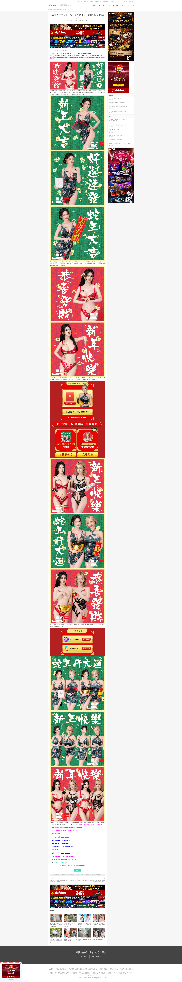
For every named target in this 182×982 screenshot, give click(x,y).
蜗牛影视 (77, 968)
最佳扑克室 (100, 5)
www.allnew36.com (66, 840)
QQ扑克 (130, 973)
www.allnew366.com (66, 843)
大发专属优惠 (125, 973)
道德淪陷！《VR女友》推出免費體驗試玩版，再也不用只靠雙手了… (84, 925)
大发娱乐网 (68, 972)
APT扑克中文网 (95, 973)
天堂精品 (52, 968)
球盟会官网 (91, 971)
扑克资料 (108, 5)
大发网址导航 (73, 1)
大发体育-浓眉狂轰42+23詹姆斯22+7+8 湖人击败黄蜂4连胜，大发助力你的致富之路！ (63, 881)
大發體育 (82, 973)
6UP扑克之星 (98, 1)
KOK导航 (100, 969)
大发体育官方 (87, 972)
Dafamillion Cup (57, 972)
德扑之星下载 (125, 972)
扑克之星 (119, 1)
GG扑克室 (110, 968)
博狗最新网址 (51, 969)
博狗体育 (72, 968)
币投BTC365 (102, 971)
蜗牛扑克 (80, 1)
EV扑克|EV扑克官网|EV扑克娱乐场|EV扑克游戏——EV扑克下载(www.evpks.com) (71, 53)
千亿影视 (121, 969)
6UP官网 (76, 969)
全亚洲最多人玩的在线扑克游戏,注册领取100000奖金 (73, 865)
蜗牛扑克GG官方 (59, 969)
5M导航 (125, 969)
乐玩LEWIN (111, 971)
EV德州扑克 (60, 973)
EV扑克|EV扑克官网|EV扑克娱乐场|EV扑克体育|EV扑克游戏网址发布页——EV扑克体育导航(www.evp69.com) (76, 55)
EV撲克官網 (71, 971)
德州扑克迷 (101, 968)
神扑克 (105, 968)
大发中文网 (109, 973)
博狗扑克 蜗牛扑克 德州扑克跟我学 (53, 5)
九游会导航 (112, 969)
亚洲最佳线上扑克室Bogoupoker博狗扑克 (99, 977)
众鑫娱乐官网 (71, 969)
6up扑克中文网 (58, 968)
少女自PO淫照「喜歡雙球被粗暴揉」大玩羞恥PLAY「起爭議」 (84, 939)
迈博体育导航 (94, 969)
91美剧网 (60, 971)
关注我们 (131, 1)
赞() (78, 870)
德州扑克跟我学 (59, 862)
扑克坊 (130, 972)
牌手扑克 (51, 973)
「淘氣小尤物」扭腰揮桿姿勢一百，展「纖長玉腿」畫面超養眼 (70, 925)
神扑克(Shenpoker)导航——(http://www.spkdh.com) (64, 859)
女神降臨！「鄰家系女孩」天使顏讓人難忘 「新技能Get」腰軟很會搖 (56, 925)
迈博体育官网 (88, 969)
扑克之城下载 (103, 972)
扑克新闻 (115, 5)
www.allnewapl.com (64, 849)
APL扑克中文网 (88, 973)
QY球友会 (97, 971)
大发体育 (83, 957)
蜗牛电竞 (77, 973)
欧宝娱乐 (117, 969)
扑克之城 (125, 1)
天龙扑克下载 (110, 972)
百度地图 (91, 978)
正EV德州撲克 (80, 972)
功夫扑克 (64, 968)
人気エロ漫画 (105, 969)
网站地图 (87, 978)
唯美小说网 (66, 971)
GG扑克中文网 (115, 968)
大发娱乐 (114, 973)
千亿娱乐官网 (123, 971)
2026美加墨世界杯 (88, 975)
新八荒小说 (65, 969)
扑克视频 (123, 5)
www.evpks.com (64, 833)
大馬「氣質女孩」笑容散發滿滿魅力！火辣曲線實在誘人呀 (99, 939)
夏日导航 (51, 972)
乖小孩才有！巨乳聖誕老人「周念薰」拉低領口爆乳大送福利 (99, 925)
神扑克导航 (105, 1)
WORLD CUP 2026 (78, 971)
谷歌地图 (94, 978)
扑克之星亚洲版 (128, 968)
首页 (94, 5)
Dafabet (55, 973)
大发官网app (93, 972)
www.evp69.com (60, 50)
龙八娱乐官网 (129, 971)
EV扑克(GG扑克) (96, 957)
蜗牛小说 (82, 968)
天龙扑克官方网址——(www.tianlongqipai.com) (63, 856)
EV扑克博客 (117, 971)
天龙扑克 (112, 1)
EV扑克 (68, 968)
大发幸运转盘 (119, 973)
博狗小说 (86, 968)
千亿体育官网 (85, 971)
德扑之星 (120, 972)
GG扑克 (91, 1)
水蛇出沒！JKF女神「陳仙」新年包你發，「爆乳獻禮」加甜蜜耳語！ (88, 874)
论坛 (129, 5)
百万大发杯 (95, 975)
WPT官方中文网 (102, 973)
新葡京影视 (130, 969)
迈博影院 (56, 971)
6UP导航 (95, 968)
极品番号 (91, 968)
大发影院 (63, 972)
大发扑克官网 (74, 972)
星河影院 (51, 971)
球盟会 (107, 971)
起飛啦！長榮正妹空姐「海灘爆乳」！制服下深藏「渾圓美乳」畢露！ (70, 939)
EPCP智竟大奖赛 (71, 973)
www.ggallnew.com (65, 853)
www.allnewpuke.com (68, 846)
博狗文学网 (122, 968)
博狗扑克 (86, 1)
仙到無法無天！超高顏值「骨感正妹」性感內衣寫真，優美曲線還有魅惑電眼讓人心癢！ (91, 881)
